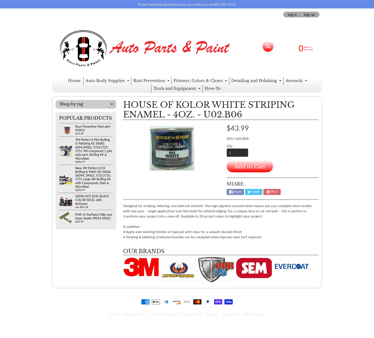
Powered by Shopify (187, 329)
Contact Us (231, 314)
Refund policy (254, 314)
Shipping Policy (135, 314)
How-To (213, 88)
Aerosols (296, 81)
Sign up (309, 14)
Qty (229, 146)
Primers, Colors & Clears (201, 81)
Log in (292, 14)
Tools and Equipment (177, 89)
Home (74, 80)
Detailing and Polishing (256, 81)
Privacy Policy (191, 314)
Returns (212, 314)
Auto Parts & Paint (185, 325)
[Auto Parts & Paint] (142, 46)
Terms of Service (164, 314)
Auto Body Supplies (107, 81)
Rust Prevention (152, 81)
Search (114, 314)
